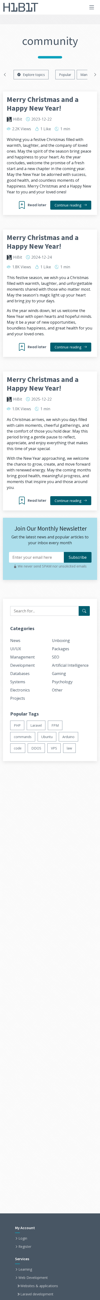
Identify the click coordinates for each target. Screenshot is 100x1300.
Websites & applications (39, 1286)
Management (22, 657)
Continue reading (68, 205)
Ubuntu (47, 736)
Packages (60, 648)
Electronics (20, 690)
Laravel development (36, 1294)
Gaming (59, 673)
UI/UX (15, 648)
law (69, 748)
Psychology (62, 681)
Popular (65, 74)
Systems (17, 681)
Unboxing (61, 640)
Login (22, 1238)
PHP (17, 725)
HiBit (17, 119)
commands (23, 736)
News (15, 640)
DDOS (36, 748)
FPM (55, 725)
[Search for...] (84, 611)
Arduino (68, 736)
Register (24, 1246)
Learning (25, 1269)
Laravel (36, 725)
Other (57, 690)
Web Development (33, 1277)
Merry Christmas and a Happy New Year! (43, 104)
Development (22, 665)
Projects (17, 698)
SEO (55, 657)
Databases (20, 673)
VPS (54, 748)
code (18, 748)
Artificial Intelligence (70, 665)
